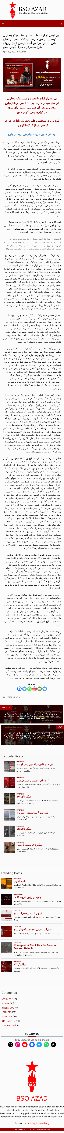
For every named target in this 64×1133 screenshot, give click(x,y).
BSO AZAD (32, 8)
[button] (61, 23)
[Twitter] (24, 688)
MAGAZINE (6, 1016)
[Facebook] (19, 688)
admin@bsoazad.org (38, 1123)
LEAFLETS (6, 1012)
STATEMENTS (13, 697)
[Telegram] (44, 688)
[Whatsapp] (29, 688)
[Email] (39, 688)
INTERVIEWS (7, 1008)
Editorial (5, 1003)
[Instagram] (34, 688)
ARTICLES (6, 999)
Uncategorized (8, 1025)
